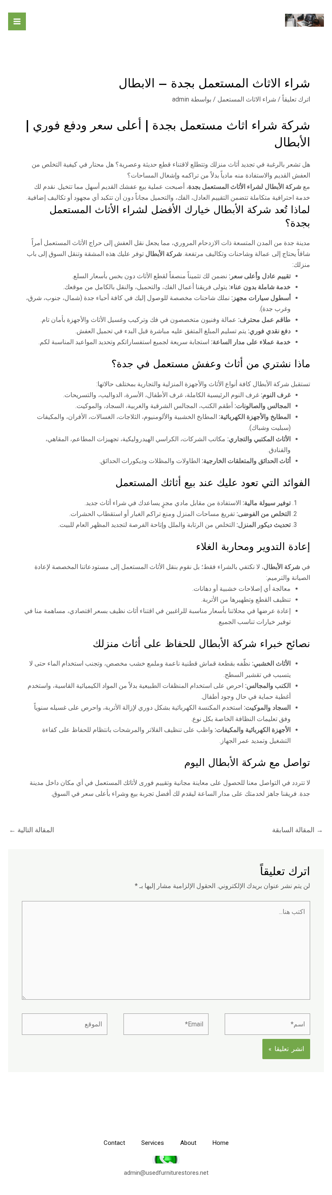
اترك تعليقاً (296, 99)
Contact (114, 1142)
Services (152, 1142)
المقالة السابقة (297, 830)
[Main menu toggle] (17, 21)
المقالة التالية (31, 830)
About (188, 1142)
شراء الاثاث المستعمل (246, 99)
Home (221, 1142)
